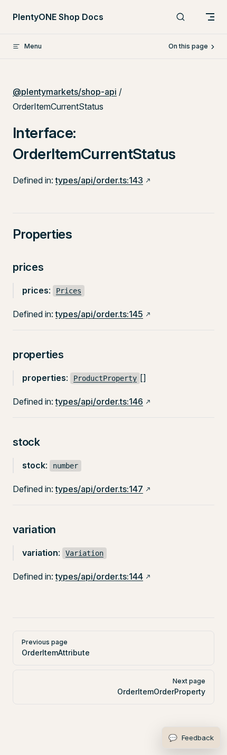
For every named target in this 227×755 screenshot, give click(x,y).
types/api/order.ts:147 (99, 489)
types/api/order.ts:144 (99, 576)
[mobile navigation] (210, 17)
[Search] (180, 17)
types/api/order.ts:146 (99, 401)
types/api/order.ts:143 (99, 180)
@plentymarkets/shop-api (65, 91)
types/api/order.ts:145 (99, 314)
